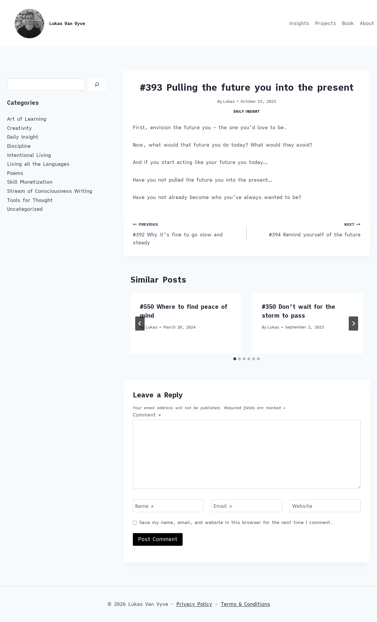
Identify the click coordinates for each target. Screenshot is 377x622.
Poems (15, 173)
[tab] (234, 358)
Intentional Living (29, 155)
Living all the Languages (38, 164)
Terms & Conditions (245, 604)
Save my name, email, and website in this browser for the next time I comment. (236, 522)
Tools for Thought (30, 200)
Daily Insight (246, 111)
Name (144, 506)
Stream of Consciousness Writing (49, 191)
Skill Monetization (29, 182)
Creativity (19, 128)
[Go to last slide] (140, 323)
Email (223, 506)
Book (348, 23)
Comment (147, 415)
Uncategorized (25, 209)
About (367, 23)
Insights (299, 23)
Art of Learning (26, 119)
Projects (325, 23)
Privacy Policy (194, 604)
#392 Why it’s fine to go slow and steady (178, 234)
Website (302, 506)
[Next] (353, 323)
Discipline (19, 146)
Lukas (229, 101)
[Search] (97, 84)
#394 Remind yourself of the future (315, 230)
